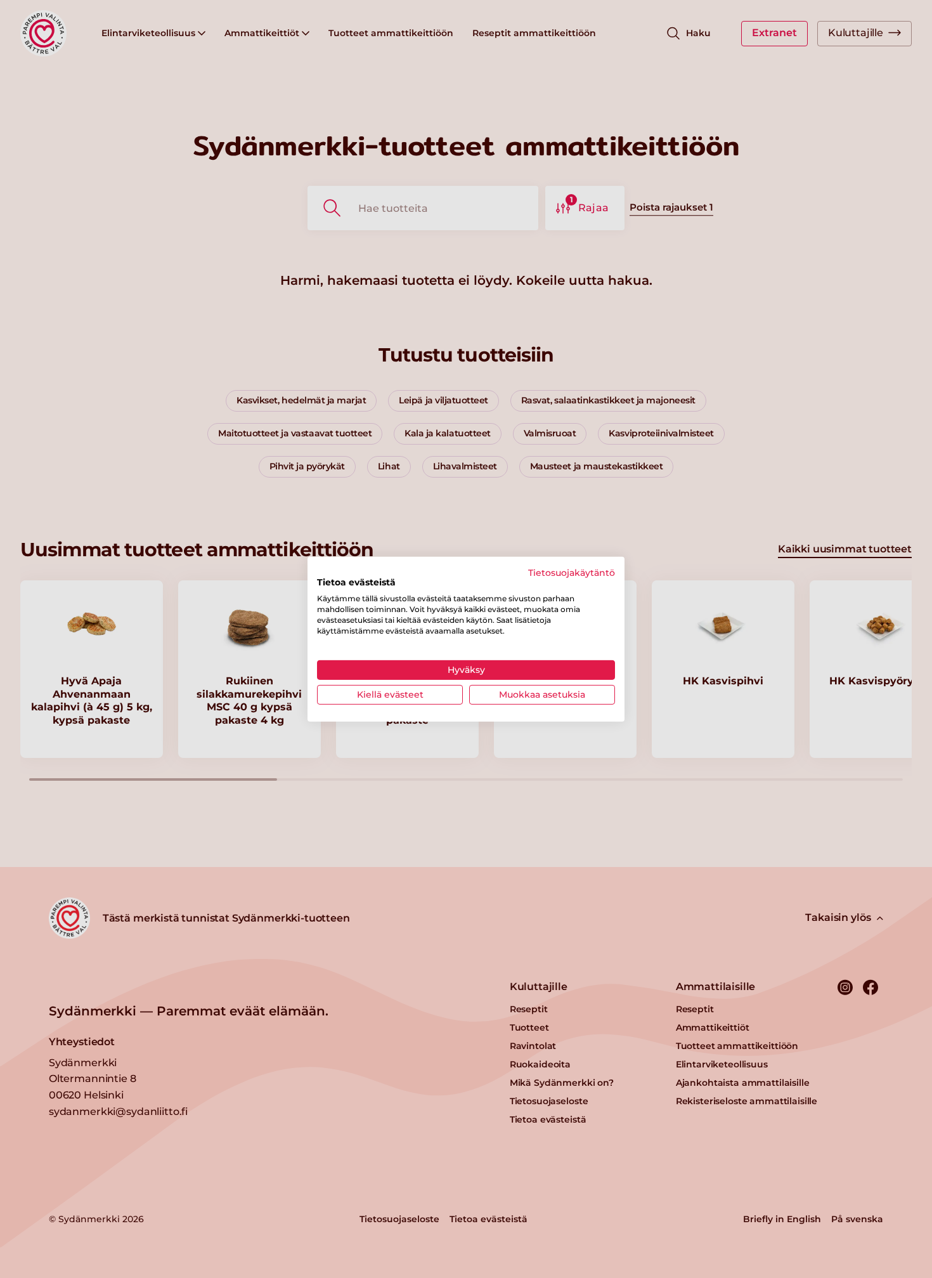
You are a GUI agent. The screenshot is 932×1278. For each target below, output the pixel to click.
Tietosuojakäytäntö (571, 572)
